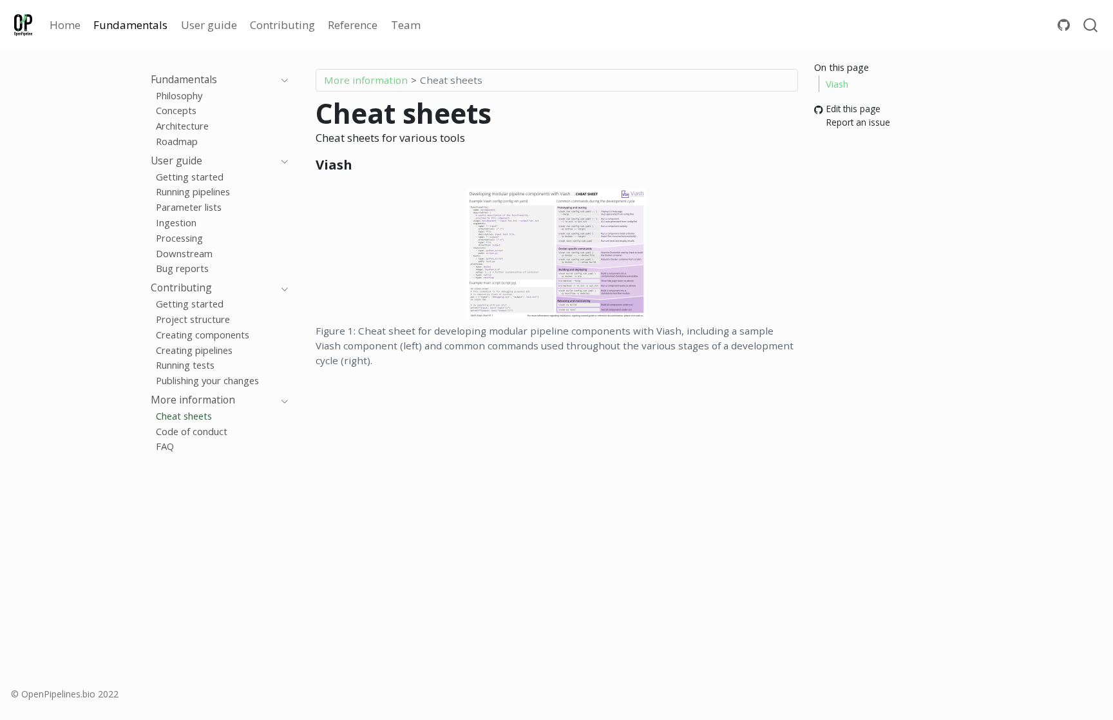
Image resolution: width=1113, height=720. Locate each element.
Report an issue (858, 122)
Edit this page (853, 109)
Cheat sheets (451, 79)
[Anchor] (361, 163)
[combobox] (1091, 24)
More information (366, 79)
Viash (837, 83)
